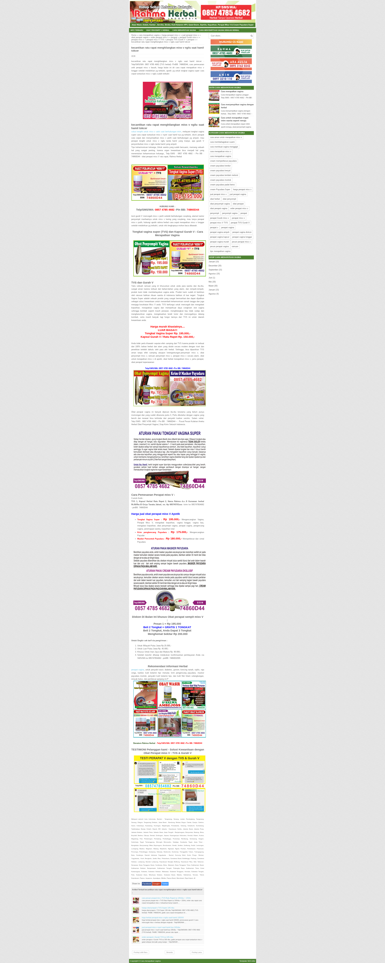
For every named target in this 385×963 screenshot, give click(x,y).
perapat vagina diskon (241, 232)
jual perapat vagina (238, 194)
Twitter (165, 884)
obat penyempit (229, 199)
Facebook (147, 884)
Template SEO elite (247, 961)
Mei (210, 282)
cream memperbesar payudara (223, 161)
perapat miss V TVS (155, 39)
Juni (210, 278)
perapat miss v (137, 39)
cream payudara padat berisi (222, 185)
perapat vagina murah (219, 242)
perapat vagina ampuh (219, 232)
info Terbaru (137, 30)
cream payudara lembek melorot (224, 175)
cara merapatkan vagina (184, 30)
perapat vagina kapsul (219, 237)
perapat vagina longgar (242, 237)
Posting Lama (197, 952)
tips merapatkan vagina (220, 251)
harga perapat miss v (171, 35)
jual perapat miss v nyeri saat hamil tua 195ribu (161, 927)
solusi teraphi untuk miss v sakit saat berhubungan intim (156, 131)
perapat (174, 37)
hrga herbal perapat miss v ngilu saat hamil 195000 (163, 918)
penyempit (214, 213)
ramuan (235, 246)
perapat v (192, 39)
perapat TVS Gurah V (175, 39)
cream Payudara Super (220, 189)
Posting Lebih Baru (140, 952)
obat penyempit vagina (220, 204)
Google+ (156, 884)
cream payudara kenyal (220, 170)
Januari (212, 261)
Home (133, 35)
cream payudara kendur (220, 166)
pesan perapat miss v (241, 242)
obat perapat (238, 204)
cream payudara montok (220, 180)
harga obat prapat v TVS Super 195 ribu (158, 908)
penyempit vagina (229, 213)
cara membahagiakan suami (222, 142)
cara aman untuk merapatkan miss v (226, 137)
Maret (211, 286)
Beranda (169, 952)
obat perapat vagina (139, 37)
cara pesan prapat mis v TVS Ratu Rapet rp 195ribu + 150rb (166, 898)
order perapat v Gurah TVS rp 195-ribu (157, 937)
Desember (213, 266)
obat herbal (215, 199)
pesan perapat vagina (219, 246)
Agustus (212, 274)
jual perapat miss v (190, 35)
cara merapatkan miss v (220, 151)
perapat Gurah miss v (189, 37)
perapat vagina (137, 670)
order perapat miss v (160, 37)
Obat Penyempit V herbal (157, 30)
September (213, 270)
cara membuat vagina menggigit (224, 147)
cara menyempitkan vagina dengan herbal (219, 30)
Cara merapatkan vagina (232, 91)
